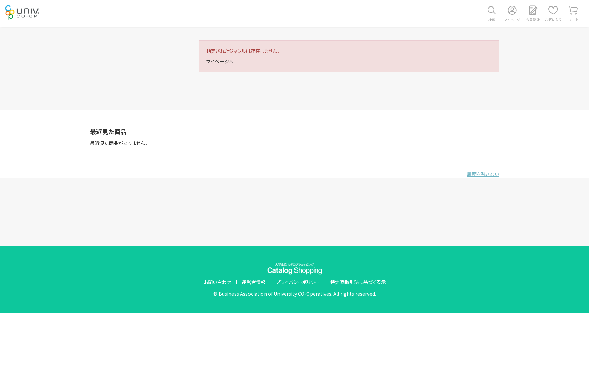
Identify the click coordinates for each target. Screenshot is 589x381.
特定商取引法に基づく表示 (358, 282)
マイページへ (220, 61)
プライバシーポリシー (298, 282)
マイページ (512, 19)
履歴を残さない (483, 174)
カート (573, 19)
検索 (491, 19)
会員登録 (533, 19)
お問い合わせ (217, 282)
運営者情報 (254, 282)
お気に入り (553, 19)
